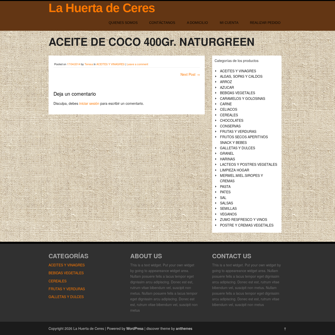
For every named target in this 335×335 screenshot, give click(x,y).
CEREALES (229, 114)
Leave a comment (137, 64)
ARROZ (226, 81)
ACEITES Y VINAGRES (110, 64)
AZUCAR (227, 87)
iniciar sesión (89, 103)
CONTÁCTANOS (162, 23)
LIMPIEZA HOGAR (234, 170)
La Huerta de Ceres (102, 8)
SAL (223, 197)
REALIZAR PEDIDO (265, 23)
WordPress (134, 328)
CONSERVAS (230, 125)
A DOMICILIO (197, 23)
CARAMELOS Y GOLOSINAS (242, 98)
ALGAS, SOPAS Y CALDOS (241, 76)
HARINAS (227, 158)
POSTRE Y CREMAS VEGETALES (246, 225)
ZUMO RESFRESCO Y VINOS (243, 219)
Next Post (190, 74)
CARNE (226, 103)
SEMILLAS (228, 208)
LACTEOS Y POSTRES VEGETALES (248, 164)
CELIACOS (228, 109)
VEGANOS (228, 214)
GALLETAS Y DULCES (237, 147)
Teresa (89, 64)
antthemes (184, 328)
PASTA (225, 186)
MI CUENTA (229, 23)
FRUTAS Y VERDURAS (238, 131)
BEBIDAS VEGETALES (237, 92)
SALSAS (226, 202)
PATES (225, 191)
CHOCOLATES (231, 120)
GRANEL (227, 153)
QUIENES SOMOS (123, 23)
